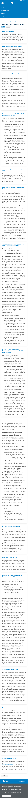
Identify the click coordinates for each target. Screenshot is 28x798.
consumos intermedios (7, 764)
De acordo (6, 795)
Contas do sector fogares (17, 21)
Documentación (5, 10)
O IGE (2, 16)
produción (20, 763)
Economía (9, 21)
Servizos (3, 13)
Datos (2, 7)
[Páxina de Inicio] (2, 21)
